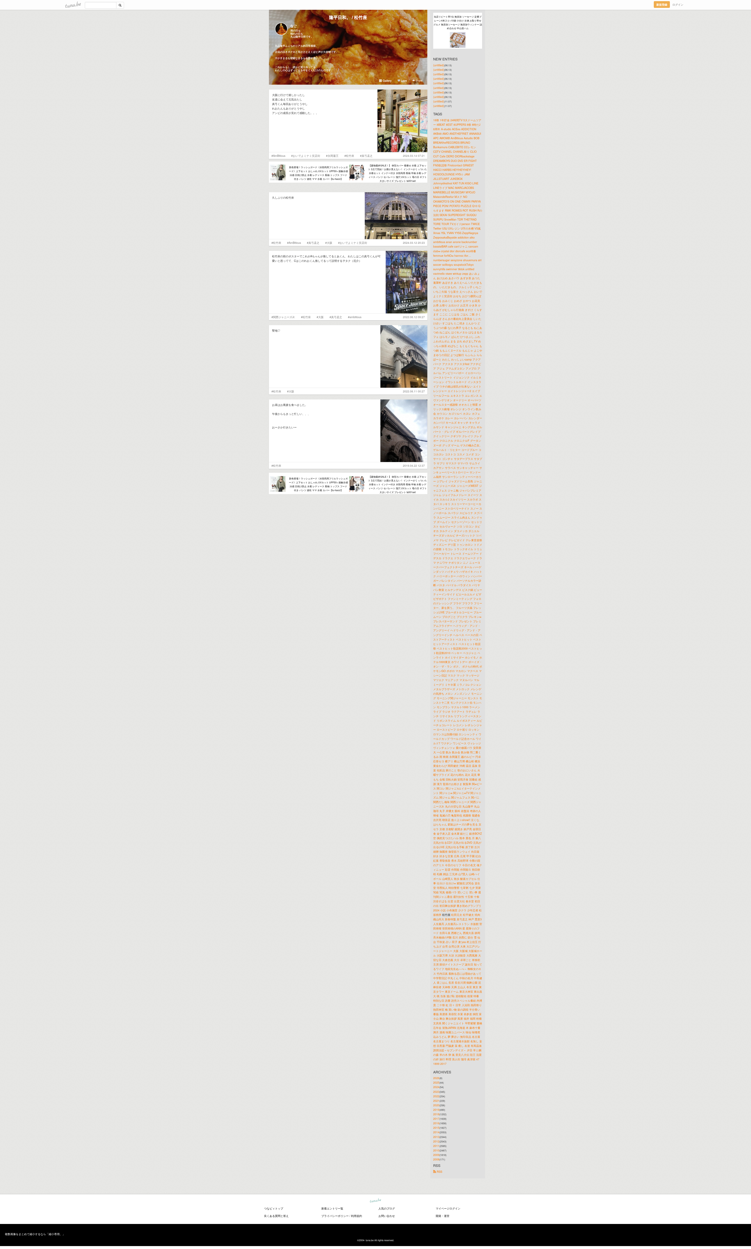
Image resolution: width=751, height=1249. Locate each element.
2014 (436, 1132)
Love (403, 81)
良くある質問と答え (276, 1216)
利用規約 (356, 1216)
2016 (436, 1123)
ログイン (677, 4)
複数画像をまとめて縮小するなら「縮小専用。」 (35, 1234)
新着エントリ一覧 (332, 1208)
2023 (436, 1092)
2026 (436, 1078)
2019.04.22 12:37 (414, 465)
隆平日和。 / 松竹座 (348, 17)
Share (418, 80)
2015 (436, 1128)
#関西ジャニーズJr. (283, 317)
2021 (436, 1101)
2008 (436, 1159)
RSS (439, 1172)
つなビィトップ (273, 1208)
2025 (436, 1082)
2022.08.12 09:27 (414, 317)
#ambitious (354, 317)
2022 (436, 1096)
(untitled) (438, 65)
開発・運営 (442, 1216)
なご (293, 25)
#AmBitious (278, 156)
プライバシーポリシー (335, 1216)
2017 (436, 1119)
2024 (436, 1087)
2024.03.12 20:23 (414, 243)
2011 (436, 1146)
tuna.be (375, 1200)
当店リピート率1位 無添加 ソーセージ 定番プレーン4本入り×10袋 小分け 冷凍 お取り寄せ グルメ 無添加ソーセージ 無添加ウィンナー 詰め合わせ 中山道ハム (457, 22)
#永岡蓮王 (332, 156)
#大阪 (328, 243)
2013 (436, 1137)
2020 (436, 1105)
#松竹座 (349, 156)
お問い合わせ (386, 1216)
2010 (436, 1150)
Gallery (387, 81)
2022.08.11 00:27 (414, 391)
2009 (436, 1155)
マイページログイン (448, 1208)
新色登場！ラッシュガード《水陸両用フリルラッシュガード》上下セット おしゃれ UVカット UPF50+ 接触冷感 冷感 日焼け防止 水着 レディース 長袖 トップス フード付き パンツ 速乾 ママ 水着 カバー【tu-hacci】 (318, 172)
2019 (436, 1110)
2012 (436, 1141)
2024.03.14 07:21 (414, 156)
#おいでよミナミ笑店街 (305, 156)
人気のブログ (386, 1208)
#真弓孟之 (366, 156)
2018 (436, 1114)
